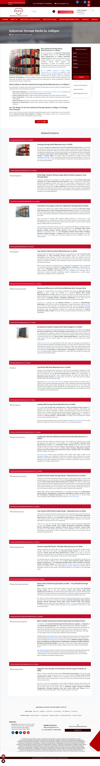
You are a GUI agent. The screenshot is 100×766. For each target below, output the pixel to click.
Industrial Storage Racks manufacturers (48, 91)
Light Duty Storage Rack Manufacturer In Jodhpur (25, 201)
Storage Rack (44, 235)
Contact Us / (49, 711)
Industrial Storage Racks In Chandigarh (29, 748)
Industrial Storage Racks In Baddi (49, 740)
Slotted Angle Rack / (66, 715)
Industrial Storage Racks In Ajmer (51, 739)
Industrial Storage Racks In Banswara (29, 743)
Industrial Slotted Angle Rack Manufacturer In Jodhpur (26, 616)
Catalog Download (65, 12)
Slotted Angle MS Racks (54, 381)
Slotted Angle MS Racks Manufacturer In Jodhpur (25, 542)
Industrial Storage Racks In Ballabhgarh (73, 741)
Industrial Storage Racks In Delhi (51, 750)
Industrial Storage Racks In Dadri (75, 748)
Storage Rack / (45, 715)
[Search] (53, 11)
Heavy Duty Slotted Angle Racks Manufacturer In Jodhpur (27, 579)
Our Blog (85, 19)
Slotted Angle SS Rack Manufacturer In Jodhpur (24, 664)
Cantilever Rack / (77, 715)
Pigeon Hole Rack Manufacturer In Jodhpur (23, 322)
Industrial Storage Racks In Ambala (29, 740)
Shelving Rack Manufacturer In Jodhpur (22, 246)
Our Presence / (58, 711)
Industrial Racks (45, 343)
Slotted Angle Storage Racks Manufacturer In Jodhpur (26, 471)
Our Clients (74, 711)
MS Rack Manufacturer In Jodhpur (20, 363)
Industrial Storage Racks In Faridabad (74, 751)
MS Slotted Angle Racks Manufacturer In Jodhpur (25, 506)
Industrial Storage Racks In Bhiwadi (53, 745)
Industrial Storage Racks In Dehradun (30, 750)
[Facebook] (77, 2)
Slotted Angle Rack (73, 496)
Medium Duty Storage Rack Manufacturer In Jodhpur (25, 283)
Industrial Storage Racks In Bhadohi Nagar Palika (72, 744)
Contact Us (77, 730)
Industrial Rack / (35, 715)
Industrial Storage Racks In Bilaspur (50, 747)
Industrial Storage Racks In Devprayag (29, 751)
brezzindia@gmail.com (62, 3)
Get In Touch (40, 121)
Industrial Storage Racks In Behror (47, 744)
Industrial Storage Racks (30, 19)
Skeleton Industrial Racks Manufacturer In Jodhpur (25, 432)
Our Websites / (66, 711)
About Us (13, 19)
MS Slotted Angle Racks (73, 564)
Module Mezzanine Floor (69, 19)
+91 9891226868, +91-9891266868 (43, 3)
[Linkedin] (85, 2)
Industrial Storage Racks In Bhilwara (50, 741)
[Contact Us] (3, 757)
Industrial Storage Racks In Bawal (26, 744)
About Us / (36, 711)
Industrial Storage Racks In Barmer (74, 743)
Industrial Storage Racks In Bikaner (28, 747)
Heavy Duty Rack (49, 19)
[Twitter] (81, 2)
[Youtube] (88, 2)
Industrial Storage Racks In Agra (31, 739)
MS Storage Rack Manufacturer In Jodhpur (22, 400)
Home (5, 19)
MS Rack (78, 420)
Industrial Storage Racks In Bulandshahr (73, 747)
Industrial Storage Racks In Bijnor (74, 745)
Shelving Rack (44, 650)
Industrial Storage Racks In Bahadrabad (52, 743)
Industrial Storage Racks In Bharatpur (28, 741)
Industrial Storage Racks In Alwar (71, 739)
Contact (94, 19)
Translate (82, 14)
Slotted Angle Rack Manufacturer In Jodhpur (23, 170)
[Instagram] (88, 4)
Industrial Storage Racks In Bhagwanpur (30, 745)
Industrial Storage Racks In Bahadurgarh (72, 740)
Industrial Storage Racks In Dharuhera (52, 751)
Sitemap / (42, 711)
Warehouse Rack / (54, 715)
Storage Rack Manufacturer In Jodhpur (21, 140)
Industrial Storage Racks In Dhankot (72, 750)
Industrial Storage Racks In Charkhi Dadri (53, 748)
